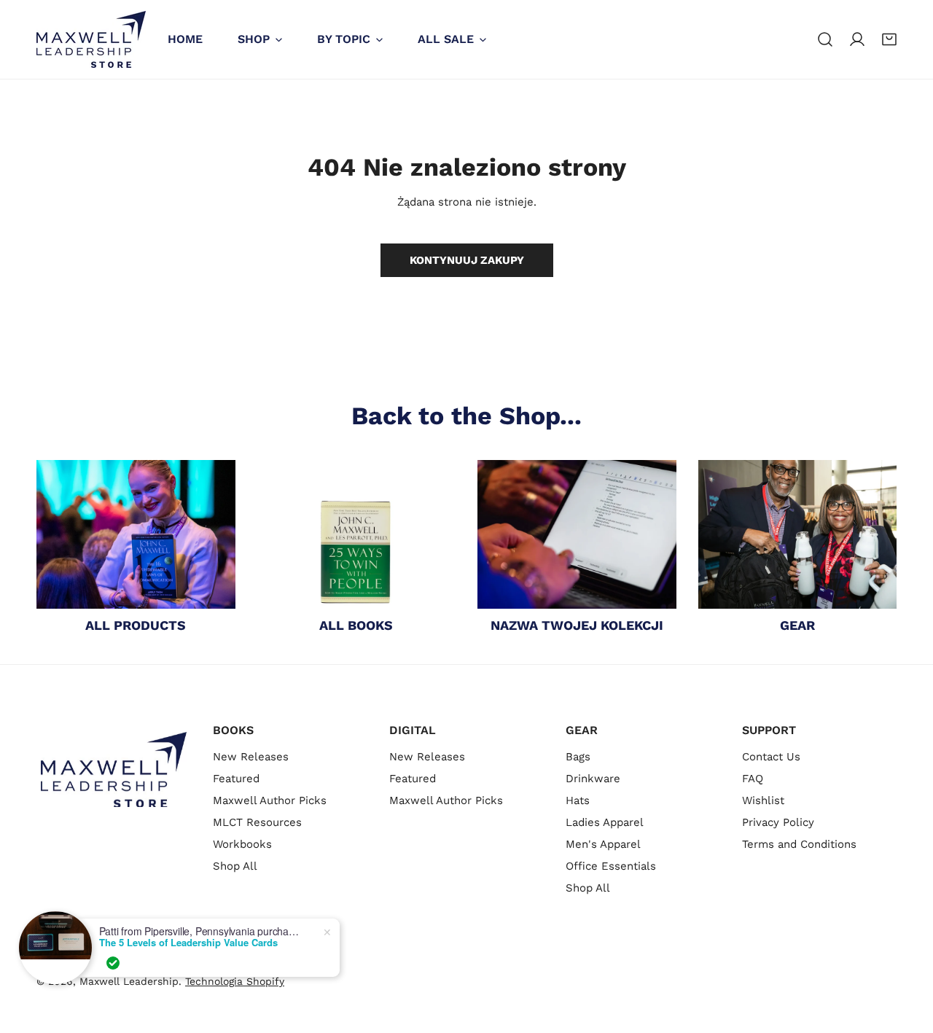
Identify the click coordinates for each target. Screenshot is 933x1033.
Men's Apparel (603, 844)
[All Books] (356, 534)
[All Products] (135, 534)
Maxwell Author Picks (270, 800)
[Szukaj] (825, 39)
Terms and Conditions (799, 844)
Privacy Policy (778, 822)
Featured (236, 778)
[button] (889, 39)
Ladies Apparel (605, 822)
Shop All (235, 866)
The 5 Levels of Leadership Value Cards (188, 942)
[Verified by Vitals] (113, 963)
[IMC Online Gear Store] (797, 534)
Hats (578, 800)
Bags (578, 756)
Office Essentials (611, 866)
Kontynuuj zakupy (467, 260)
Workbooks (242, 844)
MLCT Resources (257, 822)
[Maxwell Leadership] (91, 39)
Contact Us (771, 756)
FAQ (752, 778)
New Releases (251, 756)
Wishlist (763, 800)
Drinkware (593, 778)
